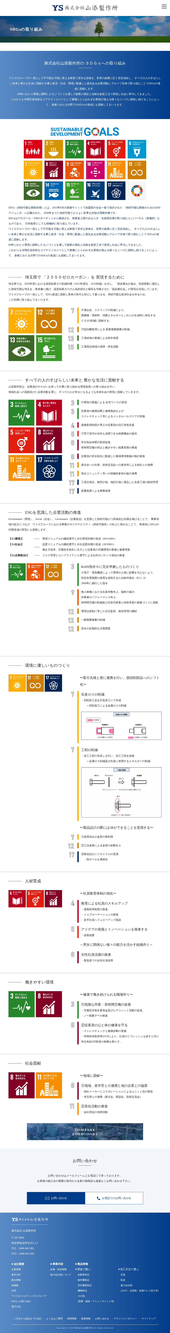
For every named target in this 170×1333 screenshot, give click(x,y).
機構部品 (82, 1290)
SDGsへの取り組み (21, 1301)
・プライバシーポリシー (124, 1318)
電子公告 (16, 1306)
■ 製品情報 (81, 1264)
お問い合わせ (59, 1198)
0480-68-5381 (26, 1248)
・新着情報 (84, 1318)
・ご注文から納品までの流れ (26, 1318)
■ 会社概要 (17, 1264)
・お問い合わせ (101, 1318)
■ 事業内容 (56, 1264)
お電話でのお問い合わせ (116, 1198)
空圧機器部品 (85, 1285)
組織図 (14, 1285)
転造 (123, 1280)
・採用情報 (71, 1318)
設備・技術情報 (58, 1269)
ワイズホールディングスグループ (28, 1296)
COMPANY (85, 1131)
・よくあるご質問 (53, 1318)
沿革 (13, 1290)
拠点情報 (16, 1280)
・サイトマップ (147, 1318)
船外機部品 (83, 1280)
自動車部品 (83, 1274)
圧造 (123, 1274)
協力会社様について (60, 1274)
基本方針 (16, 1274)
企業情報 (16, 1269)
